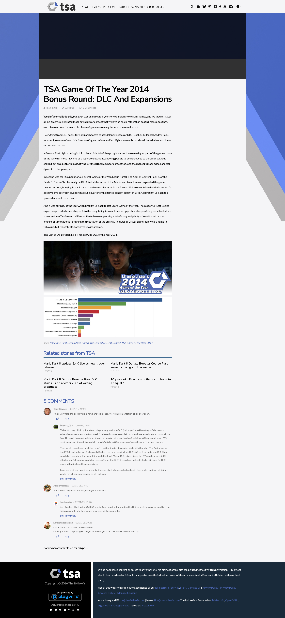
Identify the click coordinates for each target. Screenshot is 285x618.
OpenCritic (231, 600)
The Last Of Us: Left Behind (105, 342)
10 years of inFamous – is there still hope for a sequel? (141, 381)
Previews (109, 6)
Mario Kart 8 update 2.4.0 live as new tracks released (74, 365)
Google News (121, 605)
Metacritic (218, 600)
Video (150, 6)
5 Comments (89, 107)
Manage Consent (127, 592)
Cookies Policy (106, 592)
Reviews (96, 6)
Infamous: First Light (61, 342)
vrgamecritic (105, 605)
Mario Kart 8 (81, 342)
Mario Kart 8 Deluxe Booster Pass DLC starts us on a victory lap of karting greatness (70, 383)
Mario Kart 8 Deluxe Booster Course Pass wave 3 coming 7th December (139, 365)
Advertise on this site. (65, 604)
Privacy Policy (228, 587)
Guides (160, 6)
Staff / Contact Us (190, 587)
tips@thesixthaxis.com (167, 600)
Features (123, 6)
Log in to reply (61, 418)
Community (138, 6)
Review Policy (210, 587)
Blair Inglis (52, 107)
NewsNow (148, 605)
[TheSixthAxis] (61, 11)
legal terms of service (167, 587)
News (85, 6)
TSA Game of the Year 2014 (136, 342)
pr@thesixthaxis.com (132, 600)
